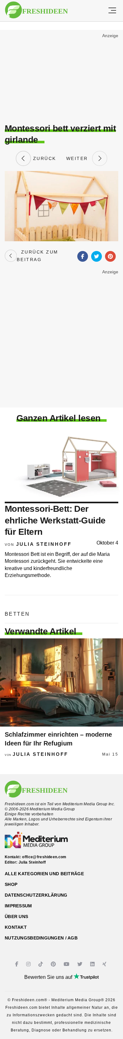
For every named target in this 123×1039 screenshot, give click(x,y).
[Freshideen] (36, 10)
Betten (17, 614)
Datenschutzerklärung (36, 895)
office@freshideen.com (44, 857)
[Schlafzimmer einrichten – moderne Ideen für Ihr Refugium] (61, 682)
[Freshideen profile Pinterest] (54, 964)
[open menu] (112, 10)
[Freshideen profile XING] (105, 964)
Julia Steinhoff (44, 544)
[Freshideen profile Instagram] (29, 964)
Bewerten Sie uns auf (48, 977)
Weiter (79, 158)
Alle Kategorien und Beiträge (44, 873)
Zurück (43, 158)
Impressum (18, 905)
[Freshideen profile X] (80, 964)
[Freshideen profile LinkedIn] (93, 964)
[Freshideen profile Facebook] (17, 964)
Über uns (16, 916)
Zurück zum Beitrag (37, 255)
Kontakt (16, 927)
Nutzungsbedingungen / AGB (41, 937)
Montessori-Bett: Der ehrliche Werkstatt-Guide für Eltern (55, 520)
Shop (11, 884)
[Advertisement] (61, 77)
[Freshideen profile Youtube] (67, 964)
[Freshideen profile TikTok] (41, 964)
